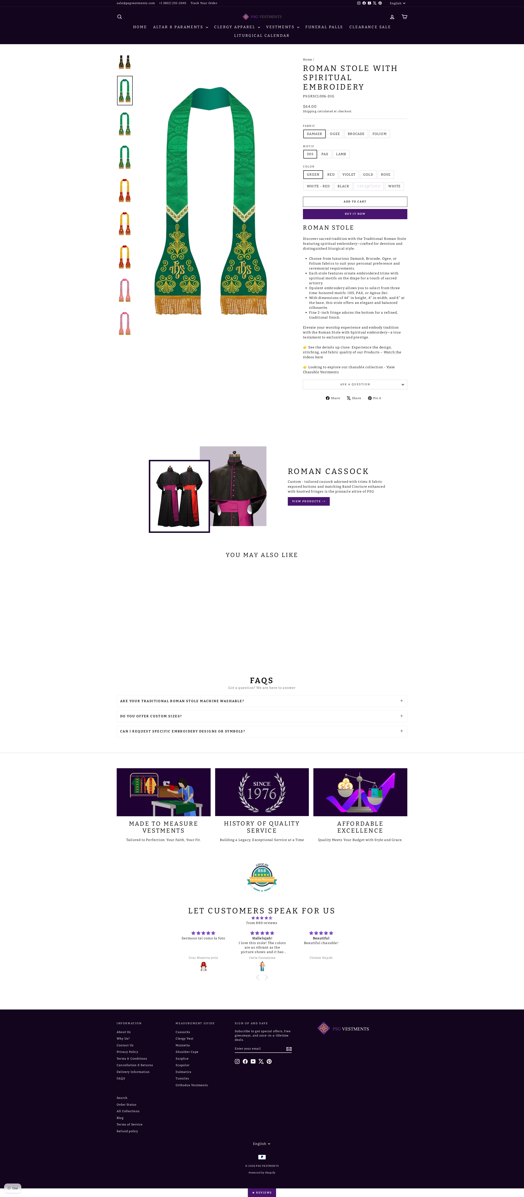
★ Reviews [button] (262, 1192)
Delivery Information (133, 1072)
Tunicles (182, 1078)
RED (331, 174)
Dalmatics (183, 1072)
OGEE (335, 134)
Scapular (183, 1065)
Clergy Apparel (235, 27)
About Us (124, 1032)
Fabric (309, 125)
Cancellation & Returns (135, 1065)
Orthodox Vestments (192, 1085)
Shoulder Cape (187, 1052)
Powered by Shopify (262, 1172)
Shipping (310, 111)
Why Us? (123, 1038)
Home (140, 27)
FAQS (121, 1078)
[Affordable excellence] (360, 792)
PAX (325, 154)
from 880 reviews (261, 923)
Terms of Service (130, 1124)
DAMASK (314, 134)
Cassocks (183, 1032)
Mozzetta (183, 1045)
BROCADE (356, 134)
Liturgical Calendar (262, 35)
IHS (310, 154)
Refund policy (127, 1131)
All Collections (128, 1111)
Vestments (281, 27)
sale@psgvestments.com (136, 3)
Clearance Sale (370, 27)
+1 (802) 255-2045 (172, 3)
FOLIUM (380, 134)
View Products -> (309, 501)
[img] (262, 918)
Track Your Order (204, 3)
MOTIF (308, 146)
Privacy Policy (127, 1052)
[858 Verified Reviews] (262, 894)
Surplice (182, 1058)
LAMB (341, 154)
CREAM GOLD (369, 186)
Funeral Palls (324, 27)
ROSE (386, 174)
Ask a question (355, 384)
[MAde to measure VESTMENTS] (164, 792)
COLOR (309, 166)
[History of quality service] (262, 792)
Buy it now (355, 213)
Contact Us (125, 1045)
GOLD (368, 174)
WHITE (394, 186)
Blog (120, 1118)
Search (122, 1098)
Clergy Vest (184, 1038)
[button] (259, 977)
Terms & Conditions (132, 1058)
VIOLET (348, 174)
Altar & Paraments (179, 27)
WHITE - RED (318, 186)
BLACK (343, 186)
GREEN (313, 174)
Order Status (127, 1104)
